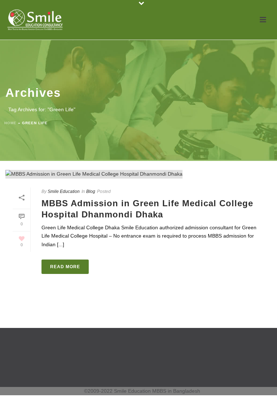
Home (10, 123)
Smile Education (64, 191)
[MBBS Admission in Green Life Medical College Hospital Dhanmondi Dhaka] (138, 174)
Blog (90, 191)
